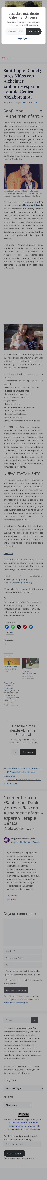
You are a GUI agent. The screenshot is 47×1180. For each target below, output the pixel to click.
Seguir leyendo (23, 38)
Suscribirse (34, 31)
